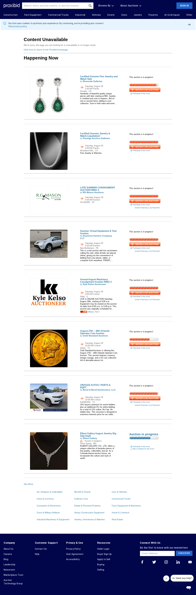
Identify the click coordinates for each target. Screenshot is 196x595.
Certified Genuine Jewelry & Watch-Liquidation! (95, 134)
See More (28, 484)
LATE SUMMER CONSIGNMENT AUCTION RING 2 (97, 188)
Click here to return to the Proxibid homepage (46, 49)
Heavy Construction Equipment (89, 512)
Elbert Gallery (90, 438)
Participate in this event (141, 93)
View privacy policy (17, 26)
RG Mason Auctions (93, 192)
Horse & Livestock (120, 512)
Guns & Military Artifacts (48, 512)
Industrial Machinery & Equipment (53, 519)
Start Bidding (142, 443)
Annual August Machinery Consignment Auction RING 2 (96, 280)
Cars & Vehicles (119, 492)
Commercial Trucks (121, 499)
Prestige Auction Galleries (96, 138)
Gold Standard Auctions (95, 336)
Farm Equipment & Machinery (126, 505)
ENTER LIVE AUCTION (147, 90)
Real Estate (117, 519)
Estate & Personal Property (87, 505)
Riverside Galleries (92, 81)
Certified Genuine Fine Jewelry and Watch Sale (99, 77)
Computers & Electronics (49, 505)
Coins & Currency (45, 499)
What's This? (93, 312)
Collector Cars (81, 499)
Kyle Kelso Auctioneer (94, 284)
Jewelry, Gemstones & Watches (89, 519)
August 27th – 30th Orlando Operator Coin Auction (94, 332)
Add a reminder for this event (143, 449)
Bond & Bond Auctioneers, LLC (99, 390)
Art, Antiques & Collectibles (50, 492)
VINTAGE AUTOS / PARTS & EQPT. (95, 386)
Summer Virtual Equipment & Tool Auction (98, 232)
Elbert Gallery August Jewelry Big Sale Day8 (98, 434)
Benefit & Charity (82, 492)
